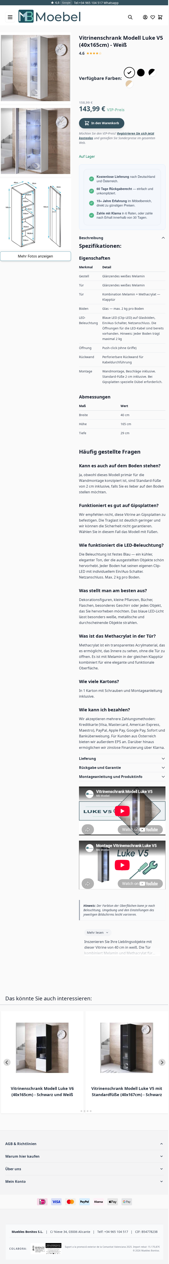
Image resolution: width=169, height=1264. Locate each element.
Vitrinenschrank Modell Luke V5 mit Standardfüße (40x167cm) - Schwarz (117, 1102)
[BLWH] (152, 73)
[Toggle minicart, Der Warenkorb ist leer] (160, 17)
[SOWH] (129, 84)
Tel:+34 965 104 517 (88, 3)
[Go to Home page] (70, 17)
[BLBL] (141, 73)
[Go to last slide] (7, 1073)
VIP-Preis (116, 109)
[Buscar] (130, 17)
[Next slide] (158, 1073)
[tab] (76, 1122)
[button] (82, 1154)
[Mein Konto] (145, 17)
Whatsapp (111, 3)
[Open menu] (10, 17)
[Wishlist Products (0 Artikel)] (152, 17)
